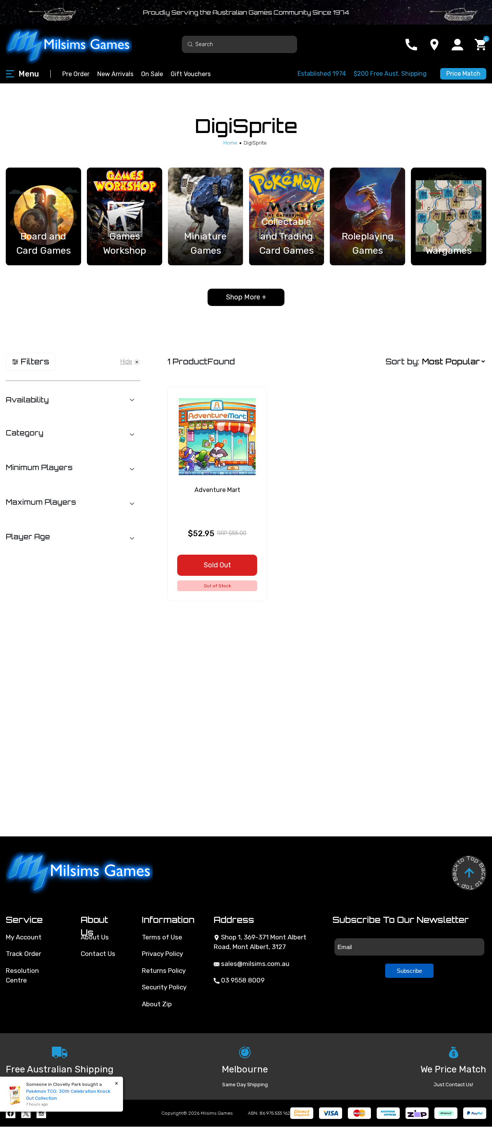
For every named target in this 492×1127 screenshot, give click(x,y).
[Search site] (190, 44)
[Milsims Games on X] (26, 1113)
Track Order (23, 953)
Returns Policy (164, 970)
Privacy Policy (162, 953)
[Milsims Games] (77, 44)
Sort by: (402, 361)
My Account (24, 937)
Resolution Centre (22, 975)
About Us (95, 937)
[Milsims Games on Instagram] (41, 1113)
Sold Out (217, 565)
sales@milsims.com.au (254, 963)
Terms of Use (162, 937)
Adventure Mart (217, 490)
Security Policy (164, 987)
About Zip (157, 1004)
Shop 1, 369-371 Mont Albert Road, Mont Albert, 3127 (260, 942)
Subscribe (409, 970)
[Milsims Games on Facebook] (10, 1113)
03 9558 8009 (241, 980)
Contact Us (98, 953)
